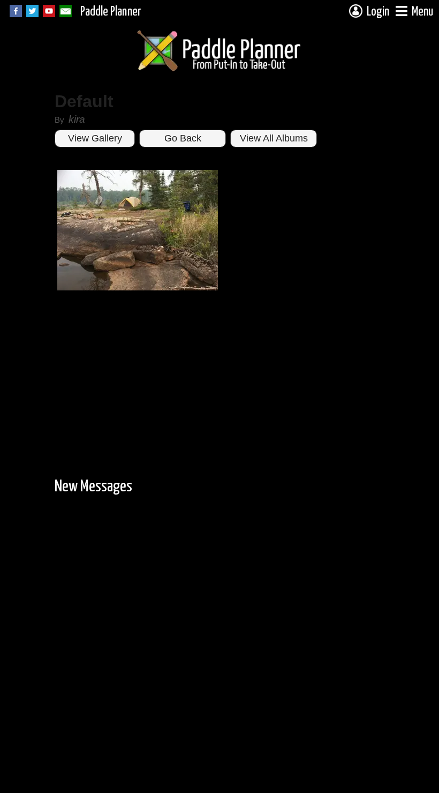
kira (77, 119)
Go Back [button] (182, 138)
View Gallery (95, 138)
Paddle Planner (110, 12)
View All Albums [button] (274, 138)
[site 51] (137, 288)
